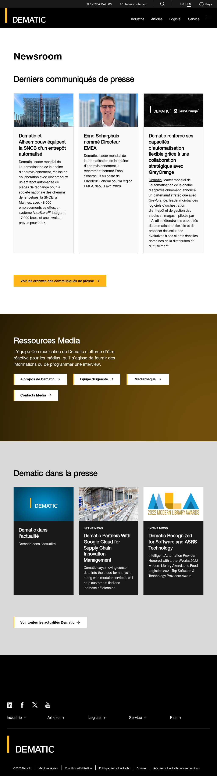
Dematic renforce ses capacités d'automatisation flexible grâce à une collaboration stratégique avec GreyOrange (171, 153)
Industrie (14, 717)
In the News (93, 528)
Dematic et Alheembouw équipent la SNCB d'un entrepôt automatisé (42, 144)
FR (182, 4)
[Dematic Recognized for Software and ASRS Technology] (173, 504)
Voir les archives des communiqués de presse (57, 280)
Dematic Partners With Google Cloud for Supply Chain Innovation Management (107, 547)
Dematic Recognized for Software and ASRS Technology (173, 541)
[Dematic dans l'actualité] (44, 504)
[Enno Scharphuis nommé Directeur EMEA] (108, 110)
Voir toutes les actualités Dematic (47, 622)
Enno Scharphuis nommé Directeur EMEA (102, 141)
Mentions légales (48, 767)
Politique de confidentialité (114, 767)
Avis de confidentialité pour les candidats (176, 767)
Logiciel (95, 717)
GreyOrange (158, 199)
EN (189, 4)
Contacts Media (33, 394)
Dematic (155, 179)
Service (135, 717)
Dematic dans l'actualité (33, 532)
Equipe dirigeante (94, 378)
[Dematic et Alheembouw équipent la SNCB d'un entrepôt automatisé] (43, 110)
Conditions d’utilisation (78, 767)
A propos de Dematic (37, 378)
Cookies (141, 767)
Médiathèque (145, 378)
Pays (208, 4)
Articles (53, 717)
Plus (173, 717)
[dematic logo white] (30, 750)
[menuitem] (99, 4)
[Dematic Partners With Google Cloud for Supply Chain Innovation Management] (109, 504)
